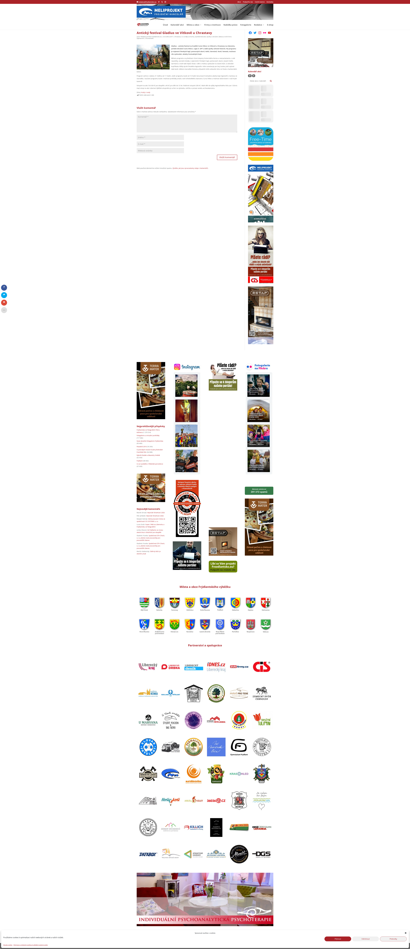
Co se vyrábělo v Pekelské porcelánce (150, 464)
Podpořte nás (248, 2)
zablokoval (259, 490)
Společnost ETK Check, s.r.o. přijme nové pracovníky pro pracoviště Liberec (151, 538)
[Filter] (250, 75)
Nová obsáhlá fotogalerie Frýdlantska (150, 441)
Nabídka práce (230, 25)
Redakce (258, 25)
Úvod (165, 25)
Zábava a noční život (225, 37)
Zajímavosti (140, 38)
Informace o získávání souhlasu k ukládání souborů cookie (30, 945)
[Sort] (253, 75)
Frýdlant (140, 461)
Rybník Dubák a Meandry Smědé (148, 455)
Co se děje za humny (187, 37)
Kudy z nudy (145, 92)
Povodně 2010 (142, 447)
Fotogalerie (245, 25)
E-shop (270, 25)
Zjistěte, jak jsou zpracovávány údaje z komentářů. (190, 168)
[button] (406, 933)
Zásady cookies (7, 945)
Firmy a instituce (212, 25)
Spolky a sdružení (212, 37)
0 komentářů (149, 38)
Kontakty (270, 2)
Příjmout (338, 939)
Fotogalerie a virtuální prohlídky (148, 435)
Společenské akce (200, 37)
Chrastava (177, 37)
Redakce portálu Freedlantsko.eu (151, 37)
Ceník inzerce (260, 2)
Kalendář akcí (177, 25)
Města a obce (193, 25)
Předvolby (393, 939)
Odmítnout (366, 939)
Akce (239, 2)
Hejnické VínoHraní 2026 (156, 513)
